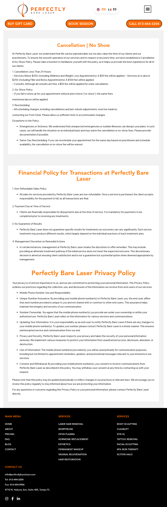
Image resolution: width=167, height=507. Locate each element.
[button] (147, 9)
